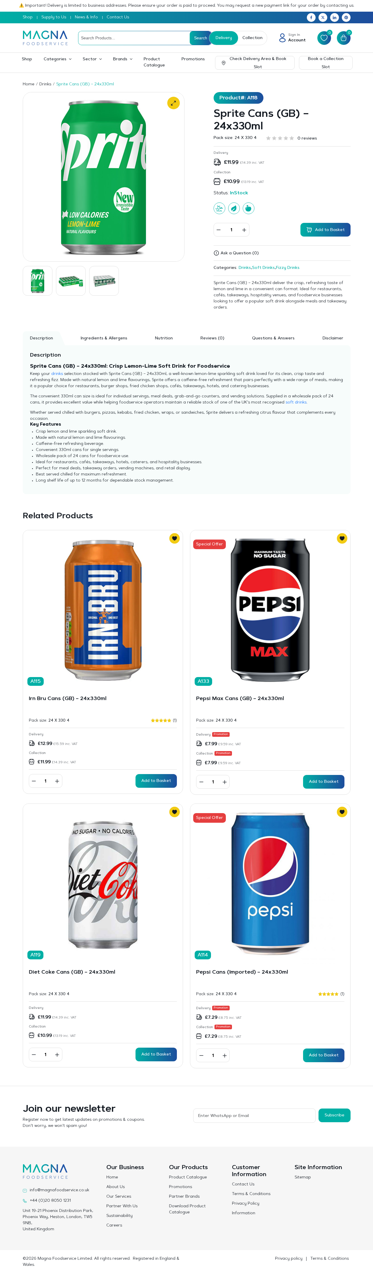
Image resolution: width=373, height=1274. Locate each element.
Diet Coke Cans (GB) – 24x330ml (72, 972)
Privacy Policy (245, 1204)
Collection (252, 38)
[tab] (212, 338)
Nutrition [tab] (164, 338)
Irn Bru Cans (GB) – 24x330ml (67, 699)
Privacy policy (288, 1259)
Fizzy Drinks (288, 268)
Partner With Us (122, 1206)
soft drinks (296, 403)
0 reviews (307, 139)
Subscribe (334, 1115)
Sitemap (303, 1178)
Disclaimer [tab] (333, 338)
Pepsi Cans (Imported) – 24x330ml (242, 972)
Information (243, 1213)
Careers (114, 1226)
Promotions (193, 59)
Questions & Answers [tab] (273, 338)
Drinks (45, 84)
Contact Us (118, 17)
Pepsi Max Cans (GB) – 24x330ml (240, 699)
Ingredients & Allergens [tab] (104, 338)
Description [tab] (41, 338)
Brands (120, 59)
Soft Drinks (263, 268)
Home (28, 84)
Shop (28, 17)
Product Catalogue (154, 62)
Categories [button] (55, 59)
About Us (115, 1187)
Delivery (224, 38)
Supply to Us (53, 17)
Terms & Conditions (251, 1194)
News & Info (86, 17)
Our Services (118, 1197)
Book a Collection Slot (326, 63)
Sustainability (119, 1216)
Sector (90, 59)
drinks (57, 374)
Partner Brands (184, 1197)
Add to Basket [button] (156, 781)
